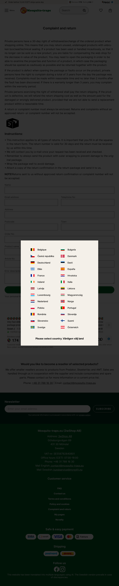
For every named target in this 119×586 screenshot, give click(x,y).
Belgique (41, 249)
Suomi (71, 320)
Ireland (40, 282)
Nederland (42, 301)
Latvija (40, 288)
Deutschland (43, 262)
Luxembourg (43, 294)
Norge (71, 301)
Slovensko (42, 320)
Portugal (72, 307)
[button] (9, 10)
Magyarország (75, 294)
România (41, 314)
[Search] (84, 10)
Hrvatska (72, 275)
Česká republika (45, 256)
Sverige (41, 327)
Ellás (39, 269)
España (71, 269)
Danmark (72, 256)
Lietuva (71, 288)
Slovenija (72, 314)
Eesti (70, 262)
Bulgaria (72, 249)
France (40, 275)
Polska (40, 307)
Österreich (73, 327)
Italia (70, 282)
